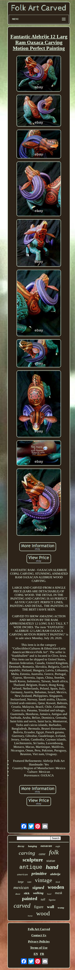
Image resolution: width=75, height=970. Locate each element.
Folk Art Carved (39, 929)
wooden (56, 887)
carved (22, 905)
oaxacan (46, 846)
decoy (21, 846)
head (49, 894)
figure (38, 907)
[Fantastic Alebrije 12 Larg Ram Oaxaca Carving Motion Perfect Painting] (39, 74)
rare (29, 882)
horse (30, 916)
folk (54, 852)
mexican (21, 887)
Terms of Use (39, 947)
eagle (58, 846)
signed (38, 887)
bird (58, 882)
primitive (39, 873)
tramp (61, 907)
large (21, 881)
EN (36, 954)
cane (42, 854)
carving (27, 853)
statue (50, 861)
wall (50, 906)
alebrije (55, 874)
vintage (43, 880)
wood (43, 913)
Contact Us (38, 935)
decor (17, 894)
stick (26, 893)
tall (43, 899)
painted (29, 898)
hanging (32, 846)
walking (38, 893)
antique (30, 867)
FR (42, 954)
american (22, 874)
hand (52, 867)
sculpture (33, 860)
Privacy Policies (39, 941)
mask (58, 893)
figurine (52, 900)
